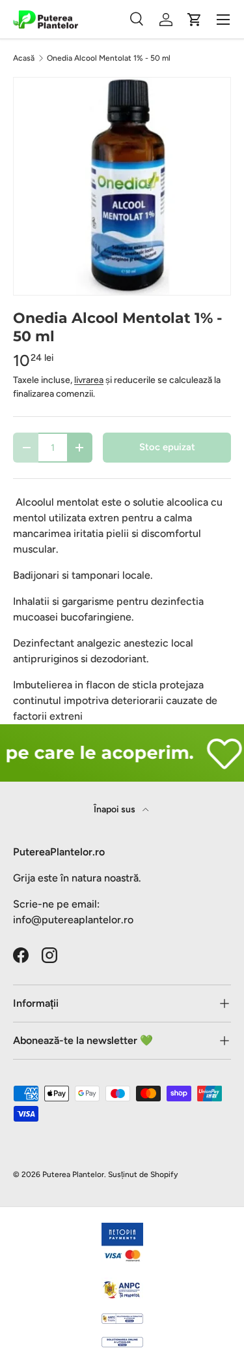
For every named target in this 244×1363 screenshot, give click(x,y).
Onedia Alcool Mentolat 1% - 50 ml (108, 58)
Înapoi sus (115, 809)
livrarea (88, 380)
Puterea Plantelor (73, 1174)
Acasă (23, 58)
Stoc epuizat (167, 447)
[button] (194, 19)
